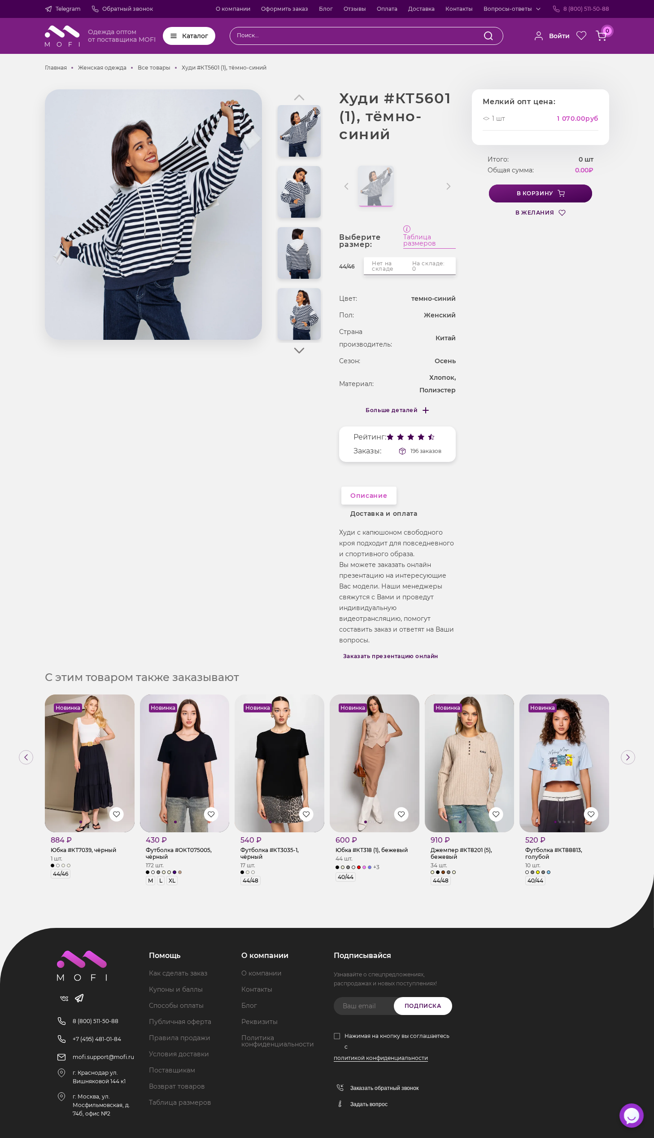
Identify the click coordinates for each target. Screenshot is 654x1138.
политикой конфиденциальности (381, 1058)
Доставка (421, 8)
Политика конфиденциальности (277, 1041)
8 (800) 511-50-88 (586, 8)
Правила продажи (179, 1038)
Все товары (154, 67)
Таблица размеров (419, 240)
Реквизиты (259, 1022)
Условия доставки (179, 1054)
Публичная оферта (180, 1022)
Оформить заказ (284, 8)
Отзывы (355, 8)
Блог (326, 8)
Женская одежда (102, 67)
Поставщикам (172, 1070)
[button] (299, 351)
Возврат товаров (177, 1086)
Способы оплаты (176, 1006)
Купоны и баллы (176, 989)
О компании (233, 8)
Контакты (459, 8)
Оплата (387, 8)
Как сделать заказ (178, 973)
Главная (56, 67)
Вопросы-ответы (508, 8)
